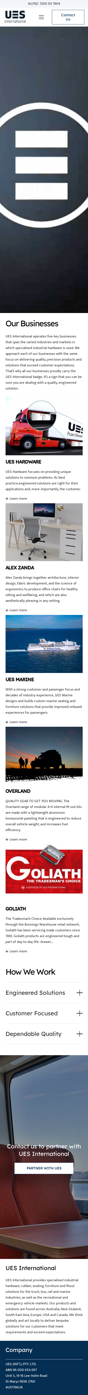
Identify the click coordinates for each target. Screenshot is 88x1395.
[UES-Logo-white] (15, 17)
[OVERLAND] (44, 784)
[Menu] (41, 17)
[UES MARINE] (44, 669)
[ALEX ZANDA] (44, 557)
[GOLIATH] (44, 898)
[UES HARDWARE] (44, 448)
